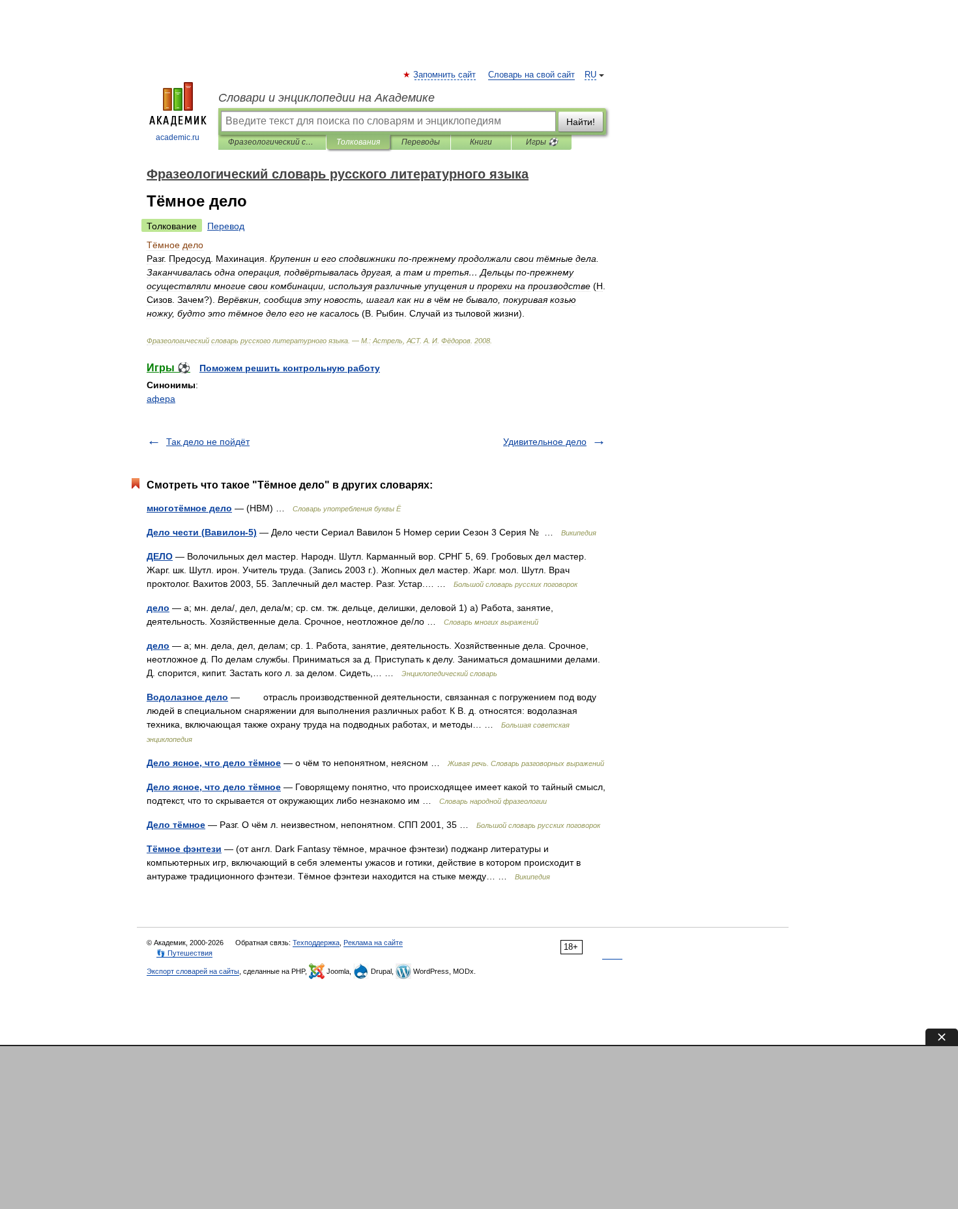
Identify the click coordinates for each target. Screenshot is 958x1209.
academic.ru (177, 137)
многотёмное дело (189, 508)
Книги (481, 142)
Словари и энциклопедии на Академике (326, 97)
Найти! (580, 122)
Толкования (358, 142)
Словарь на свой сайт (531, 74)
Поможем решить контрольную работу (289, 368)
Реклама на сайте (373, 942)
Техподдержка (316, 942)
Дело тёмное (176, 824)
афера (161, 398)
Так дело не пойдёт (208, 441)
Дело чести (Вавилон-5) (202, 532)
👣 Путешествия (184, 953)
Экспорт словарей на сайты (193, 971)
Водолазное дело (187, 697)
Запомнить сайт (445, 74)
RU (590, 74)
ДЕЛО (160, 556)
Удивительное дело (545, 441)
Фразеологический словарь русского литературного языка (272, 142)
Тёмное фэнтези (184, 849)
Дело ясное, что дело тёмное (214, 763)
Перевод (225, 226)
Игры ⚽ (542, 142)
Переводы (420, 142)
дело (158, 608)
